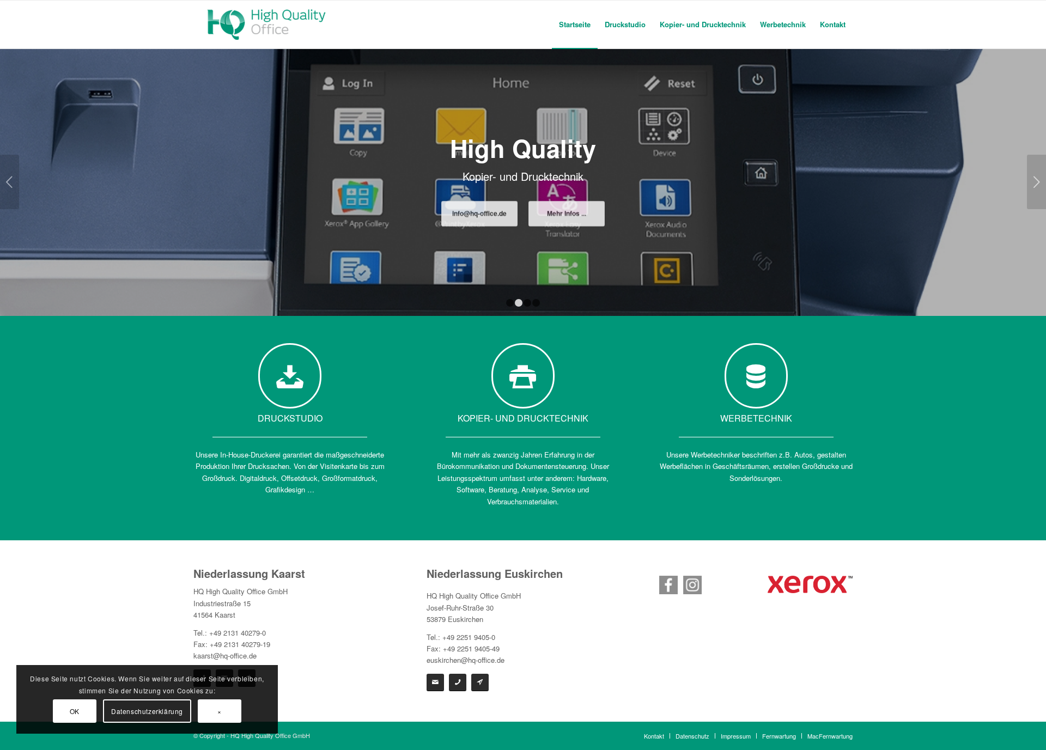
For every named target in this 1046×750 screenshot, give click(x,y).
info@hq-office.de (479, 215)
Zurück (9, 182)
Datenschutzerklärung (147, 711)
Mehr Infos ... (566, 215)
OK (75, 711)
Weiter (1036, 182)
